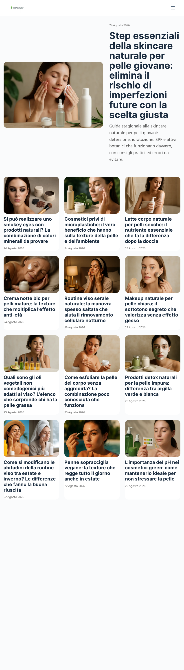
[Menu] (173, 8)
